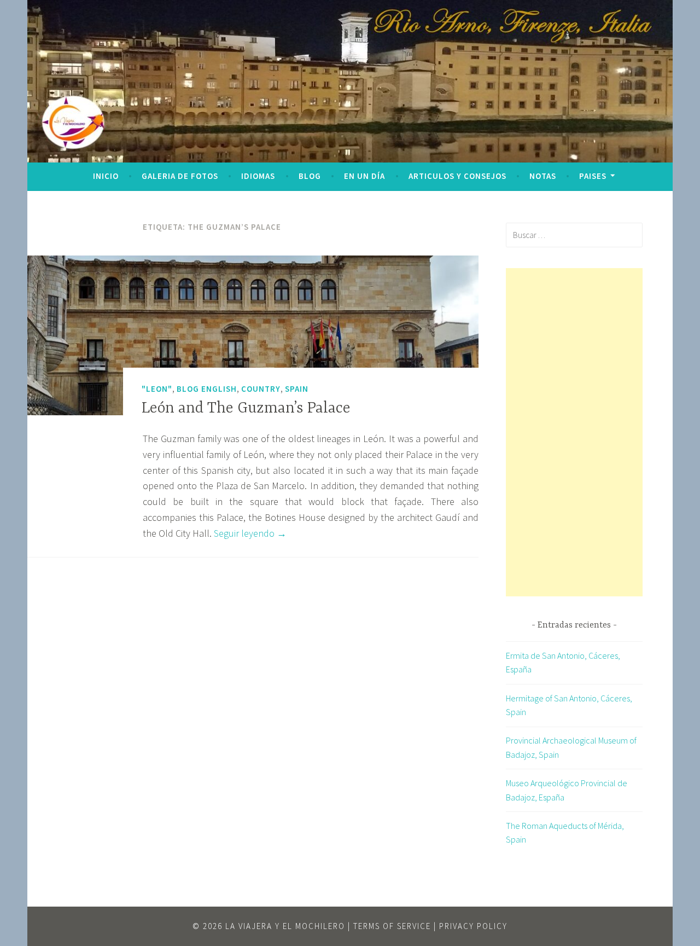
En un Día (364, 176)
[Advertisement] (574, 432)
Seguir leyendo (250, 533)
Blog (310, 176)
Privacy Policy (473, 926)
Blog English (207, 389)
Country (261, 389)
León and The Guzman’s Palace (246, 408)
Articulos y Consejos (457, 176)
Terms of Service (392, 926)
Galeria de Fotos (180, 176)
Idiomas (258, 176)
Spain (296, 389)
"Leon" (157, 389)
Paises (592, 176)
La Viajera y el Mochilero (285, 926)
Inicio (106, 176)
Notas (542, 176)
